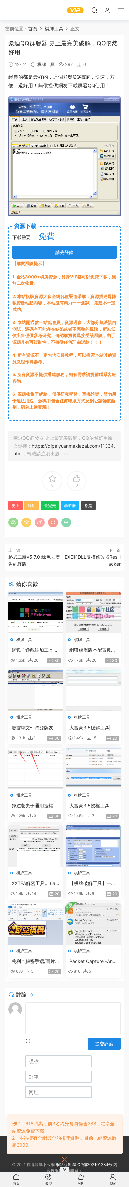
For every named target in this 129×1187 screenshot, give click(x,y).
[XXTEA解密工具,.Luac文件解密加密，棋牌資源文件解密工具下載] (35, 846)
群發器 (70, 505)
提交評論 (104, 1043)
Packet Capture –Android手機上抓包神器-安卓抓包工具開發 (93, 961)
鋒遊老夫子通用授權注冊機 (35, 806)
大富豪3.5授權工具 (89, 805)
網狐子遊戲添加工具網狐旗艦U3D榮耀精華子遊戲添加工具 (35, 650)
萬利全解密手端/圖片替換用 (36, 961)
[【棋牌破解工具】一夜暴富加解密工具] (93, 846)
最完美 (50, 505)
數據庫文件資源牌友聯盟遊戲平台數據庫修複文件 (35, 728)
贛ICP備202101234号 (92, 1164)
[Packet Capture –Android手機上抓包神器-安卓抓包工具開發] (93, 924)
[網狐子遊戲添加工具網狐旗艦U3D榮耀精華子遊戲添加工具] (35, 612)
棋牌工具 (46, 64)
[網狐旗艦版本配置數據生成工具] (93, 612)
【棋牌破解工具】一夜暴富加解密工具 (92, 883)
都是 (28, 77)
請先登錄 (64, 252)
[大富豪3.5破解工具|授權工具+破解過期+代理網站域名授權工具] (93, 690)
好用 (28, 85)
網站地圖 (63, 1164)
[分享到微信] (13, 522)
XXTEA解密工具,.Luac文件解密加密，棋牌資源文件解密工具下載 (35, 883)
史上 (16, 505)
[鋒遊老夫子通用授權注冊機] (35, 768)
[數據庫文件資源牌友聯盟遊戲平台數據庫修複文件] (35, 690)
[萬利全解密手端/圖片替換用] (35, 924)
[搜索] (94, 10)
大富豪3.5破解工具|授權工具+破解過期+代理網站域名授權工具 (93, 728)
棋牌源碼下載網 (15, 10)
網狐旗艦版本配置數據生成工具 (92, 650)
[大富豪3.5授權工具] (93, 768)
